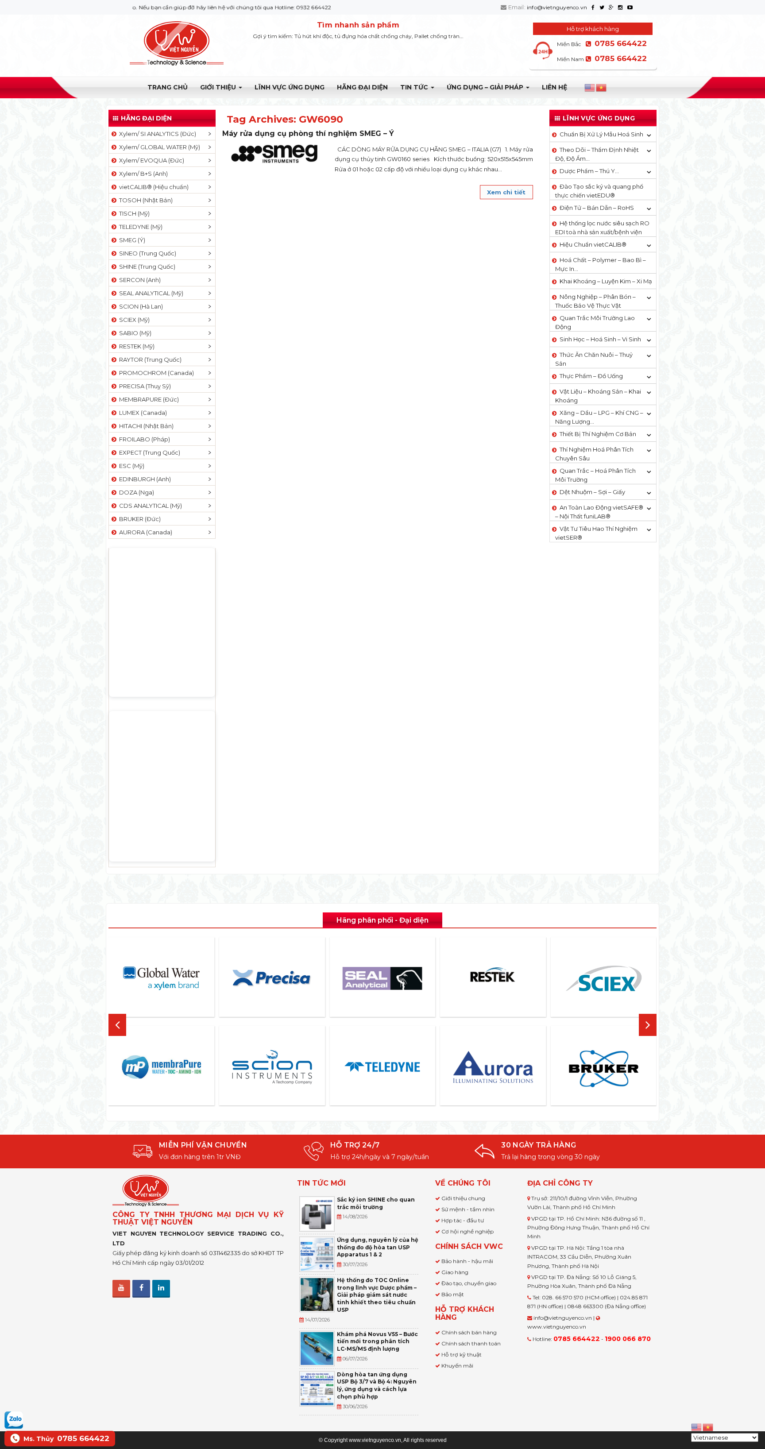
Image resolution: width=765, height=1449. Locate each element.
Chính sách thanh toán (471, 1343)
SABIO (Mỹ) (133, 332)
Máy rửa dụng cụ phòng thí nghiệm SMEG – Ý (308, 133)
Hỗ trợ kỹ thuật (461, 1354)
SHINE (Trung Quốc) (145, 266)
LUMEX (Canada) (141, 412)
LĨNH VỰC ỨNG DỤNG (290, 87)
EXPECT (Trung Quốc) (148, 452)
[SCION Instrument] (272, 1067)
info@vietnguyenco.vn (557, 7)
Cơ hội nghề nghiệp (467, 1231)
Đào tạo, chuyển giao (468, 1283)
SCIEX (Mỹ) (133, 319)
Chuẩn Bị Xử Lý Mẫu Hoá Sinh (601, 134)
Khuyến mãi (457, 1365)
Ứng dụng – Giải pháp (486, 87)
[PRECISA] (272, 978)
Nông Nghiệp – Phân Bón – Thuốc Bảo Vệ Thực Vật (595, 301)
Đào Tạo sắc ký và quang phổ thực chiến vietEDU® (599, 191)
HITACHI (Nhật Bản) (145, 425)
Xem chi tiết (506, 192)
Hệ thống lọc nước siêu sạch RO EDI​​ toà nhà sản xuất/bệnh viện (602, 228)
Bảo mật (452, 1294)
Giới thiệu (219, 87)
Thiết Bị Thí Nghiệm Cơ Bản (598, 433)
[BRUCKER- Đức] (603, 1069)
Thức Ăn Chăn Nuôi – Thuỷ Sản (594, 359)
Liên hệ (554, 87)
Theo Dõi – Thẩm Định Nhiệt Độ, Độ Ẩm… (597, 154)
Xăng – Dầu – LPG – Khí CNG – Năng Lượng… (599, 417)
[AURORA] (493, 1066)
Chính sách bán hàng (469, 1332)
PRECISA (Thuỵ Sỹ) (143, 386)
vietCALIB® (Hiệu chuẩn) (152, 186)
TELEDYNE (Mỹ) (139, 226)
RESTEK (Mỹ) (135, 346)
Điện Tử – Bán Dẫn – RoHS (597, 207)
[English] (590, 87)
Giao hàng (454, 1272)
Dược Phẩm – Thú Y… (589, 170)
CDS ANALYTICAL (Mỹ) (149, 505)
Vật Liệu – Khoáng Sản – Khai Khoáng (598, 396)
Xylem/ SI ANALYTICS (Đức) (156, 133)
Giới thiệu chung (463, 1198)
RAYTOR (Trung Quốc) (149, 359)
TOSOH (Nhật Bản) (144, 200)
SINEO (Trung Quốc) (146, 253)
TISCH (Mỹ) (133, 213)
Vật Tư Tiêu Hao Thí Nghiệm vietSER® (596, 533)
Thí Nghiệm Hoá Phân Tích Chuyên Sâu (594, 454)
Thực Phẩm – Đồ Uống (591, 375)
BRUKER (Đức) (138, 518)
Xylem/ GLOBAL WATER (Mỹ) (158, 147)
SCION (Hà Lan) (139, 306)
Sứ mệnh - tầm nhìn (468, 1209)
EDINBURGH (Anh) (143, 479)
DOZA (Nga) (135, 492)
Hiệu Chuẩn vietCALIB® (593, 244)
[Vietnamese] (601, 87)
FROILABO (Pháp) (143, 439)
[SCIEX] (603, 978)
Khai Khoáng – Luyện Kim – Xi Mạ (606, 281)
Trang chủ (167, 87)
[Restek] (493, 978)
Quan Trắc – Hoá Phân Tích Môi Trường (595, 475)
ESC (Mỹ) (130, 465)
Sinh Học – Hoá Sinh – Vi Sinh (600, 339)
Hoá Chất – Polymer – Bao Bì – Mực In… (600, 264)
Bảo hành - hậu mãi (467, 1261)
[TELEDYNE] (382, 1067)
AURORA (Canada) (144, 532)
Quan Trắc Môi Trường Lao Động (595, 322)
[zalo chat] (13, 1419)
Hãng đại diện (362, 87)
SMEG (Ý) (130, 239)
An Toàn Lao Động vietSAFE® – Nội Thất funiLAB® (599, 512)
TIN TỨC (415, 87)
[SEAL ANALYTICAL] (382, 978)
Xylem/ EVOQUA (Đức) (150, 160)
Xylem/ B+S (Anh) (142, 173)
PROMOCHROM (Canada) (155, 372)
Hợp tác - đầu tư (462, 1220)
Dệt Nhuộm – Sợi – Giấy (592, 491)
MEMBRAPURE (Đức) (147, 399)
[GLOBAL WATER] (161, 978)
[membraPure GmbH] (161, 1067)
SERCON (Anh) (138, 279)
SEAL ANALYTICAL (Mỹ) (149, 293)
